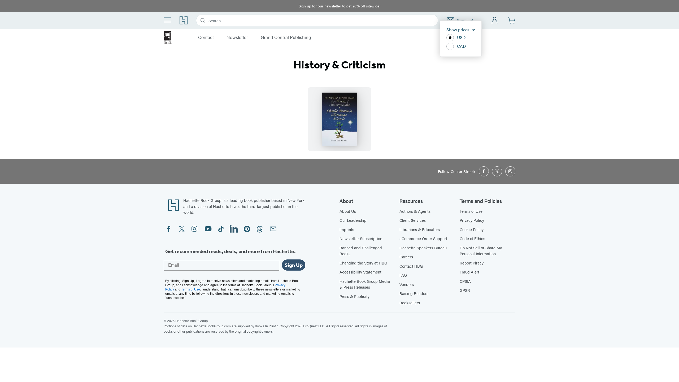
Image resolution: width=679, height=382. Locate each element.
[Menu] (167, 20)
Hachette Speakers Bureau (423, 247)
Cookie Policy (472, 229)
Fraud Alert (469, 272)
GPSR (465, 290)
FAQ (403, 275)
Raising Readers (413, 293)
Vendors (406, 284)
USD (461, 37)
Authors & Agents (414, 211)
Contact (206, 37)
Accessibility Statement (360, 272)
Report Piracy (472, 263)
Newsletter (237, 37)
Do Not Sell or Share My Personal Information (481, 251)
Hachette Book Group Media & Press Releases (365, 284)
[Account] (494, 20)
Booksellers (409, 302)
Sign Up (294, 265)
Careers (406, 256)
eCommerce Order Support (423, 238)
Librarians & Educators (419, 229)
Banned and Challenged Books (361, 251)
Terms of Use (471, 211)
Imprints (347, 229)
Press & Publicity (354, 296)
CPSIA (465, 281)
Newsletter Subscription (361, 238)
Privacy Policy (472, 220)
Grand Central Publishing (286, 37)
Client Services (412, 220)
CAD (461, 46)
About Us (348, 211)
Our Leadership (353, 220)
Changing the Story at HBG (363, 263)
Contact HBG (411, 266)
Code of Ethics (472, 238)
